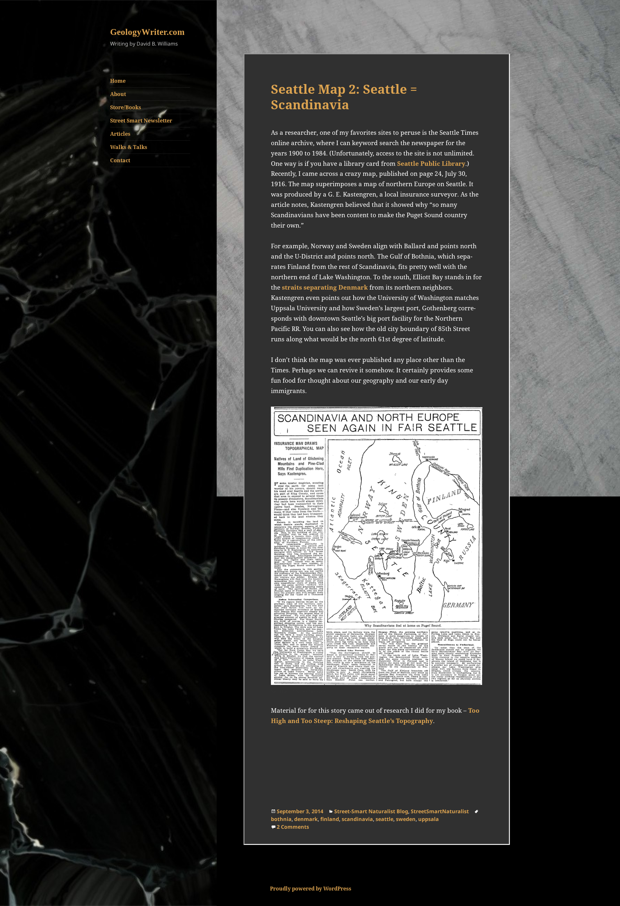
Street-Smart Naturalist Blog (371, 811)
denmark (306, 819)
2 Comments (293, 826)
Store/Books (125, 107)
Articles (120, 133)
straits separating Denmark (325, 287)
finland (329, 819)
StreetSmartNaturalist (440, 811)
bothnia (281, 819)
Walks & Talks (128, 147)
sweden (406, 819)
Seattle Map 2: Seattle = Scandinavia (344, 96)
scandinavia (357, 819)
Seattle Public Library (431, 163)
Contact (120, 160)
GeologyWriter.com (147, 32)
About (118, 94)
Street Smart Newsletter (141, 120)
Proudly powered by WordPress (310, 888)
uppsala (428, 819)
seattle (384, 819)
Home (118, 80)
